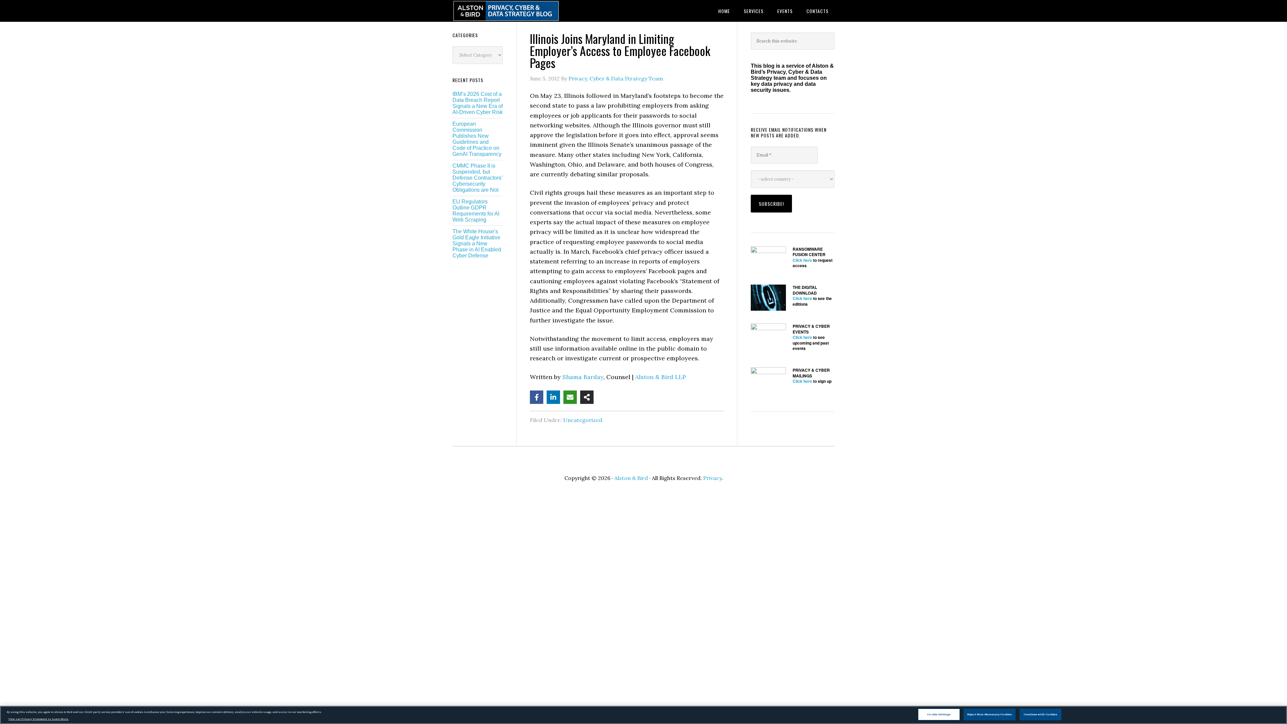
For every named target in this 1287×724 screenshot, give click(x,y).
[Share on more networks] (587, 397)
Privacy (712, 478)
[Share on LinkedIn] (553, 397)
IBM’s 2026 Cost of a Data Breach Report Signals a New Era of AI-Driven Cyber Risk (477, 103)
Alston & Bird (631, 478)
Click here (802, 260)
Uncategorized (582, 420)
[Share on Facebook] (536, 397)
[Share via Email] (570, 397)
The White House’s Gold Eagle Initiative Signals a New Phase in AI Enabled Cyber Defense (476, 243)
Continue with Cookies (1040, 714)
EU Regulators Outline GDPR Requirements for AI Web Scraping (475, 211)
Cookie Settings (939, 714)
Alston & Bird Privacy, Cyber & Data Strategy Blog (506, 11)
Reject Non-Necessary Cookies (989, 714)
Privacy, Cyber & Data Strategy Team (615, 78)
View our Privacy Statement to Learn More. (38, 719)
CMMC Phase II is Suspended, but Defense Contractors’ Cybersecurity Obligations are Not (477, 178)
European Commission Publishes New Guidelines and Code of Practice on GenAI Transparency (476, 139)
